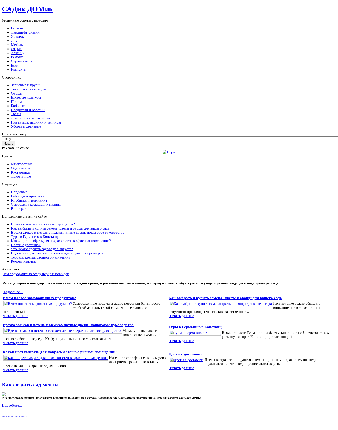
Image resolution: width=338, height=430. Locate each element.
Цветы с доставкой (26, 245)
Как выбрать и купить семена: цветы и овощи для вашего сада (60, 228)
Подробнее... (12, 405)
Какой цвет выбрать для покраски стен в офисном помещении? (61, 241)
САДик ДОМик (27, 9)
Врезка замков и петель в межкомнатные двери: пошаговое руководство (67, 232)
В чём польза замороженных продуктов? (43, 224)
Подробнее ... (13, 292)
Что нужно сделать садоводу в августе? (42, 249)
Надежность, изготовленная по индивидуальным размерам (57, 253)
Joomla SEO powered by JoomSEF (15, 416)
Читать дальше (15, 316)
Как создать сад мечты (30, 385)
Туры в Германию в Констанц (34, 237)
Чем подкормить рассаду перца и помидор (36, 274)
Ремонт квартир (23, 261)
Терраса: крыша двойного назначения (40, 257)
